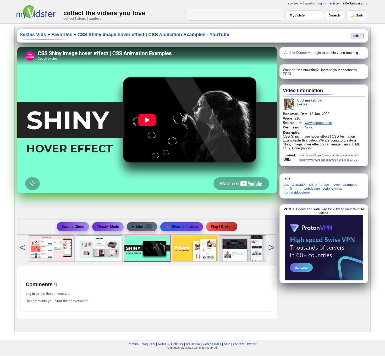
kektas (302, 104)
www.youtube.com (318, 123)
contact (238, 344)
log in (321, 3)
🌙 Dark (356, 15)
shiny (313, 185)
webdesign (312, 188)
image (324, 185)
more (306, 148)
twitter (251, 344)
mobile (134, 344)
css (286, 185)
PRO (286, 74)
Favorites (61, 34)
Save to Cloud (73, 227)
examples (350, 185)
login (317, 53)
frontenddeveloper (297, 192)
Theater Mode (108, 227)
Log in (30, 294)
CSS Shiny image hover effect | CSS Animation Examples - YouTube (153, 34)
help (227, 344)
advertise (193, 344)
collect (357, 35)
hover (336, 185)
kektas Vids (33, 34)
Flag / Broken (222, 227)
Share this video (181, 226)
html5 (288, 188)
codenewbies (332, 188)
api (153, 344)
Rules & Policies (170, 344)
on (367, 3)
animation (299, 185)
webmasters (212, 344)
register (334, 3)
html (298, 188)
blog (144, 344)
